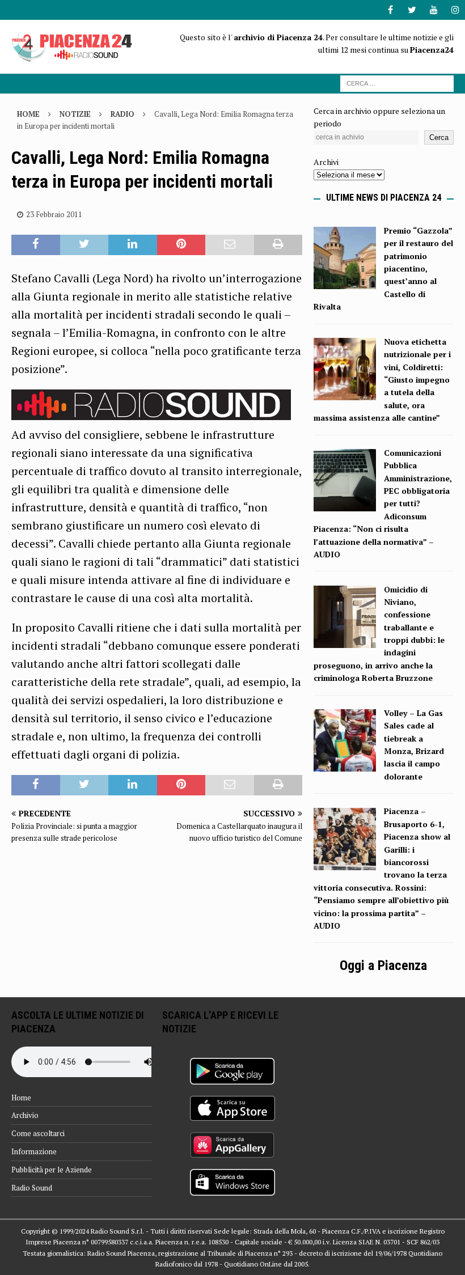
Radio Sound (31, 1188)
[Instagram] (455, 10)
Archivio (25, 1115)
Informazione (34, 1151)
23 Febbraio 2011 (54, 214)
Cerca (439, 137)
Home (21, 1097)
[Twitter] (412, 10)
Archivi (326, 161)
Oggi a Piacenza (383, 965)
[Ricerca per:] (397, 82)
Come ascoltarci (38, 1133)
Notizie (75, 114)
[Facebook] (390, 10)
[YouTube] (433, 10)
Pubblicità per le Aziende (51, 1169)
